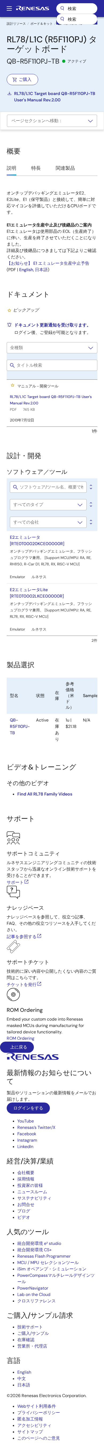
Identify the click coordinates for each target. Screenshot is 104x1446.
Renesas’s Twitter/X (36, 1127)
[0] (90, 487)
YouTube (25, 1121)
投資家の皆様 (30, 1185)
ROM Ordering (20, 1038)
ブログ (23, 1211)
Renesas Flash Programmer (44, 1256)
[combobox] (76, 19)
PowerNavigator (32, 1288)
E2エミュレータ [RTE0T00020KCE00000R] (37, 540)
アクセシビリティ (34, 1425)
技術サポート (30, 1327)
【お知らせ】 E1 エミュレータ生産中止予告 (48, 263)
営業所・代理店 (32, 1346)
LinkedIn (25, 1146)
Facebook (26, 1134)
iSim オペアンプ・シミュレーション (51, 1269)
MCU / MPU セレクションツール (48, 1262)
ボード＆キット (41, 24)
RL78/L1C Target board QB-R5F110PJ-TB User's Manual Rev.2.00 (54, 97)
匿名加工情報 (30, 1419)
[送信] (62, 19)
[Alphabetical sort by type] (90, 505)
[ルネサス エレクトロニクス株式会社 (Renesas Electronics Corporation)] (32, 9)
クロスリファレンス (36, 1301)
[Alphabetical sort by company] (90, 522)
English (26, 269)
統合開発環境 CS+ (34, 1250)
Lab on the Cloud (33, 1294)
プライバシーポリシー (38, 1412)
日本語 (41, 269)
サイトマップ (30, 1432)
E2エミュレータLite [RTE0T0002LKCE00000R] (37, 593)
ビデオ (23, 1217)
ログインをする (28, 1108)
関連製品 (65, 168)
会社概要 (25, 1172)
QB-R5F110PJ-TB (20, 726)
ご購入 (25, 79)
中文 (21, 1378)
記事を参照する (22, 936)
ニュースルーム (32, 1192)
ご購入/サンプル (33, 1333)
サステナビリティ (34, 1198)
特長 (36, 168)
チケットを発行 (22, 984)
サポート (15, 882)
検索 (76, 8)
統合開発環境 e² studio (39, 1243)
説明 (11, 168)
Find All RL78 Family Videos (44, 794)
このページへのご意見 (38, 1438)
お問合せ (25, 1204)
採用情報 (25, 1179)
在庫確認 (25, 1340)
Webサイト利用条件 (36, 1406)
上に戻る (18, 1047)
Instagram (27, 1140)
